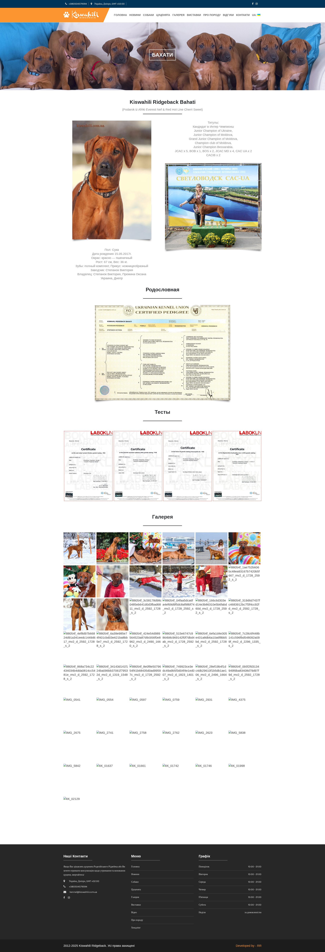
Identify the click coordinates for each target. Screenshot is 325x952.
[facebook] (252, 4)
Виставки (194, 15)
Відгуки (228, 15)
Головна (120, 15)
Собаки (148, 15)
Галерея (178, 15)
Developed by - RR (249, 945)
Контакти (243, 15)
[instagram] (257, 4)
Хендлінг (136, 927)
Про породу (212, 15)
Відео (134, 912)
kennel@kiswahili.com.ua (83, 892)
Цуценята (163, 15)
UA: (254, 15)
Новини (135, 15)
